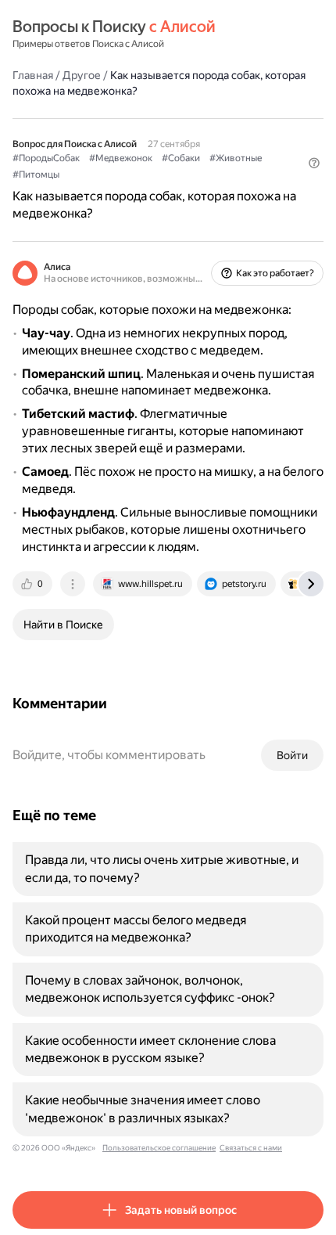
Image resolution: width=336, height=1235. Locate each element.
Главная (33, 75)
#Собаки (181, 158)
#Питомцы (36, 174)
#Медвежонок (120, 158)
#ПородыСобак (46, 158)
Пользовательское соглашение (159, 1147)
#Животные (235, 158)
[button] (314, 162)
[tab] (34, 583)
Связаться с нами (251, 1147)
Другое (82, 75)
